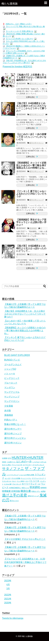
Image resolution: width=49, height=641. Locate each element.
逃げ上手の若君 (14, 495)
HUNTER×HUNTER (27, 457)
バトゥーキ (9, 374)
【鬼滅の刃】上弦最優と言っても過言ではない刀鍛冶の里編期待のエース (31, 77)
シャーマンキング (13, 475)
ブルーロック (10, 383)
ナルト (14, 481)
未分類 (7, 410)
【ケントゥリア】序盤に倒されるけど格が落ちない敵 (25, 27)
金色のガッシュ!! (33, 496)
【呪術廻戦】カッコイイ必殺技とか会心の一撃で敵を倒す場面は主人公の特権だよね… (31, 165)
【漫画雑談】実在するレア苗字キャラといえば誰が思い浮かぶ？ (31, 222)
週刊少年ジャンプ (37, 84)
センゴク (8, 478)
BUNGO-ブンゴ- (12, 360)
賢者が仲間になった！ (15, 424)
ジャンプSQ (10, 369)
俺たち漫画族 (9, 3)
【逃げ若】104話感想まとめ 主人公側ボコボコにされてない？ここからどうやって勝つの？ (32, 107)
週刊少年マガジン (37, 143)
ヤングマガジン (11, 401)
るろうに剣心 (6, 465)
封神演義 (15, 491)
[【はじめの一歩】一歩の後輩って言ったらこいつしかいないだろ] (8, 140)
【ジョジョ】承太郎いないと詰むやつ (19, 39)
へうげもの (36, 462)
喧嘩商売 (44, 487)
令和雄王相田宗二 (15, 487)
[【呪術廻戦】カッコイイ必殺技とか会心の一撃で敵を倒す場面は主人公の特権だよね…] (8, 168)
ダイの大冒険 (15, 478)
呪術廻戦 (35, 487)
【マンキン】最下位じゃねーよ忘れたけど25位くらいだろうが (31, 194)
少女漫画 (8, 406)
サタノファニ (13, 469)
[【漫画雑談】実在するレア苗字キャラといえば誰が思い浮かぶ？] (8, 225)
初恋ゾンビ (25, 487)
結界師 (43, 491)
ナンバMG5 (20, 481)
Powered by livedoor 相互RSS (17, 66)
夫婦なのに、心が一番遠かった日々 (19, 24)
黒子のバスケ (14, 500)
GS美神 (4, 458)
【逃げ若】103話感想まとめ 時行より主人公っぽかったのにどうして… (32, 248)
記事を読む (30, 97)
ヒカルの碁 (8, 484)
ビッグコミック (11, 378)
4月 (8, 584)
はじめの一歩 (24, 461)
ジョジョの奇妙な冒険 (26, 475)
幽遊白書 (26, 491)
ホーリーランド (29, 484)
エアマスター (27, 465)
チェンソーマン (26, 478)
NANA (4, 462)
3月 (8, 588)
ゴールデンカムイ (13, 364)
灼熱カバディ (10, 420)
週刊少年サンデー (13, 429)
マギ (38, 484)
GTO (9, 458)
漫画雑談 (33, 228)
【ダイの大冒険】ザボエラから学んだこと (25, 539)
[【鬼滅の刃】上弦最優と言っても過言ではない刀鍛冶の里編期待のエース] (8, 80)
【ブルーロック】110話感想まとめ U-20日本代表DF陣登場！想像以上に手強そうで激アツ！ (25, 562)
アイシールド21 (17, 465)
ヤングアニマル (11, 392)
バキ (26, 481)
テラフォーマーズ (38, 478)
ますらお (43, 462)
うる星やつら (11, 462)
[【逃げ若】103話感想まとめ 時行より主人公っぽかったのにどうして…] (8, 251)
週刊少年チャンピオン (15, 438)
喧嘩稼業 (6, 491)
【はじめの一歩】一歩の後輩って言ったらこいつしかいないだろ (31, 137)
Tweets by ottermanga (12, 618)
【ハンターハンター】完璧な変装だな (19, 31)
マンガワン (9, 387)
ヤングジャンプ (11, 397)
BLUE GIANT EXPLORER (17, 355)
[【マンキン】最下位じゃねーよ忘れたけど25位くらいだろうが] (8, 197)
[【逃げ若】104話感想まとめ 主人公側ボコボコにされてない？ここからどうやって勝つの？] (8, 109)
